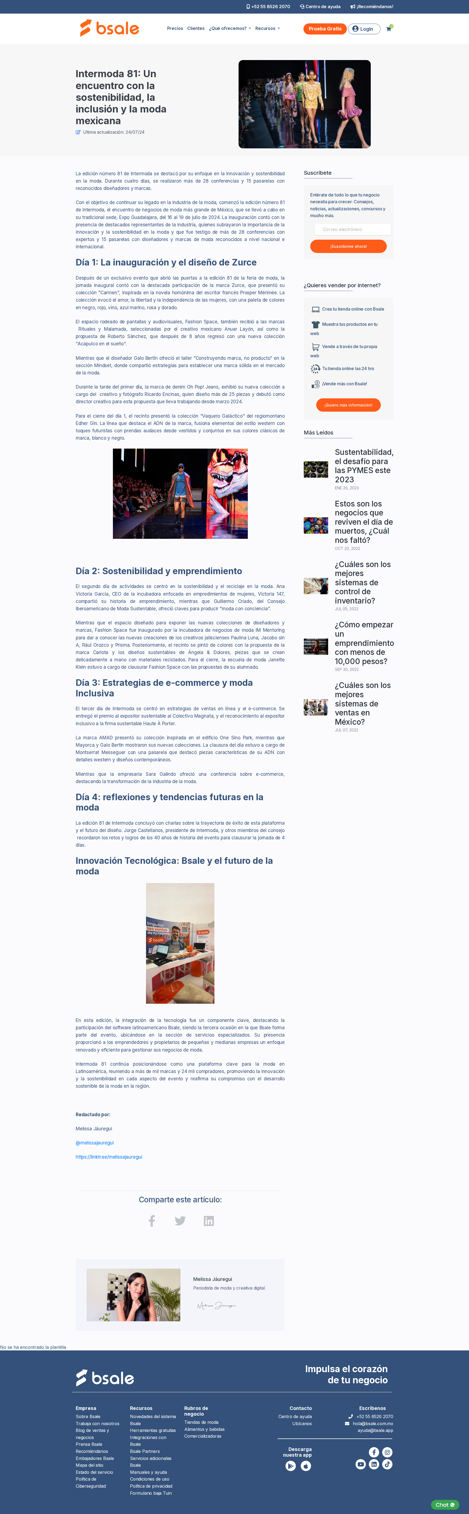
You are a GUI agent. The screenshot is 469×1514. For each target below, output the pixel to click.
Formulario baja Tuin (151, 1493)
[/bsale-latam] (208, 1222)
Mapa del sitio (89, 1465)
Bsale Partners (145, 1451)
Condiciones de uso (149, 1479)
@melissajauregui (95, 1143)
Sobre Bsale (88, 1416)
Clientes (196, 28)
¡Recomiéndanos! (375, 6)
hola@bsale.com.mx (373, 1423)
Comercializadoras (202, 1436)
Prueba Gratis (325, 29)
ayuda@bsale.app (375, 1430)
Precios (175, 28)
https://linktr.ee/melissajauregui (109, 1157)
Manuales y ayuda (148, 1472)
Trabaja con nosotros (97, 1423)
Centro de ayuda (323, 6)
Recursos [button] (265, 28)
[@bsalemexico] (151, 1222)
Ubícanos (302, 1423)
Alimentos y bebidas (204, 1429)
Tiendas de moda (201, 1422)
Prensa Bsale (89, 1444)
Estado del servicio (94, 1472)
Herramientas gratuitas (153, 1430)
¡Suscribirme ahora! (348, 246)
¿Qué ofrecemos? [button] (228, 28)
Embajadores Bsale (95, 1458)
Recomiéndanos (92, 1451)
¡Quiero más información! (348, 405)
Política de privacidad (151, 1486)
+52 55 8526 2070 (270, 6)
